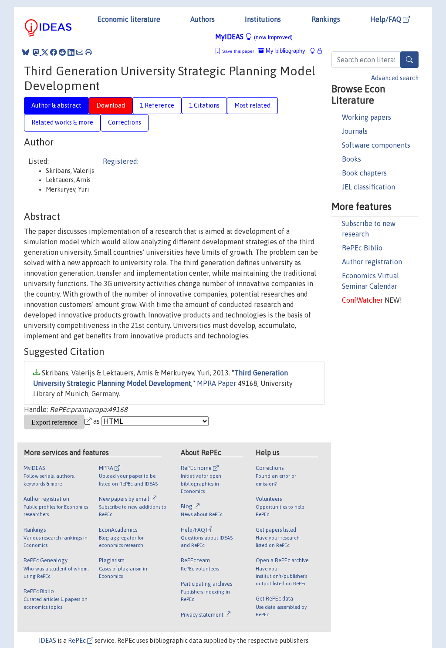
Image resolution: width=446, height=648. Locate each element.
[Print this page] (88, 52)
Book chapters (364, 173)
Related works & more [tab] (62, 122)
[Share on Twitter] (44, 52)
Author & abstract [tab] (56, 105)
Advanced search (395, 77)
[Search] (409, 59)
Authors (202, 19)
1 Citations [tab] (204, 105)
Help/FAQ (386, 19)
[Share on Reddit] (62, 52)
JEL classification (368, 187)
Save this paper (238, 51)
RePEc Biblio (362, 248)
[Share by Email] (79, 52)
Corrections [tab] (124, 122)
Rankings (325, 19)
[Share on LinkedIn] (71, 52)
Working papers (366, 117)
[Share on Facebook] (53, 52)
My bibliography (284, 50)
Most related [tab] (252, 105)
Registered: (121, 161)
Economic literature (129, 19)
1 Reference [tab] (157, 105)
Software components (376, 145)
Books (351, 159)
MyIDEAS (254, 36)
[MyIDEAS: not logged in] (314, 51)
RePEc (77, 640)
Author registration (372, 262)
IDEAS (47, 640)
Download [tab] (110, 105)
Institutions (263, 19)
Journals (355, 131)
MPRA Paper (216, 383)
